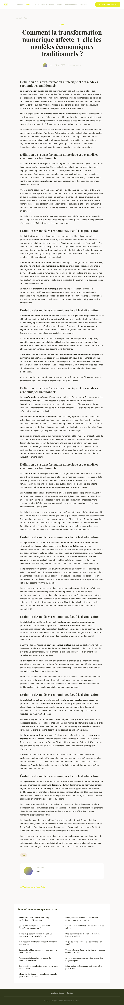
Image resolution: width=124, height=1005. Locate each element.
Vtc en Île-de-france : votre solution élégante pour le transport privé (38, 975)
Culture (36, 4)
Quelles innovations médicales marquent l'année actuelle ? (82, 935)
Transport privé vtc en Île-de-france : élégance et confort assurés (85, 951)
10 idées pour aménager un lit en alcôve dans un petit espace (84, 959)
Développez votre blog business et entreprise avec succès (38, 943)
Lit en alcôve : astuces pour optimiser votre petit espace (83, 967)
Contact (70, 993)
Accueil (20, 4)
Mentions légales (57, 993)
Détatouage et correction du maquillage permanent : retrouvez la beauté (35, 935)
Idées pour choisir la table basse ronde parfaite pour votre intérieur (81, 918)
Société (83, 4)
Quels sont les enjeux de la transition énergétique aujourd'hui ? (34, 926)
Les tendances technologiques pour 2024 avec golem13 (84, 926)
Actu (28, 4)
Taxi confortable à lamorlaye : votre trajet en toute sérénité (38, 951)
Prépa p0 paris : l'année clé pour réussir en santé (83, 943)
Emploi (59, 4)
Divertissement (47, 4)
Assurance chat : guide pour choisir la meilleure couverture (35, 959)
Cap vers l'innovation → (108, 4)
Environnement (71, 4)
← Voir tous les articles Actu (32, 887)
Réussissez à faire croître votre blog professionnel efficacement (34, 918)
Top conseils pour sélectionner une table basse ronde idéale (38, 967)
